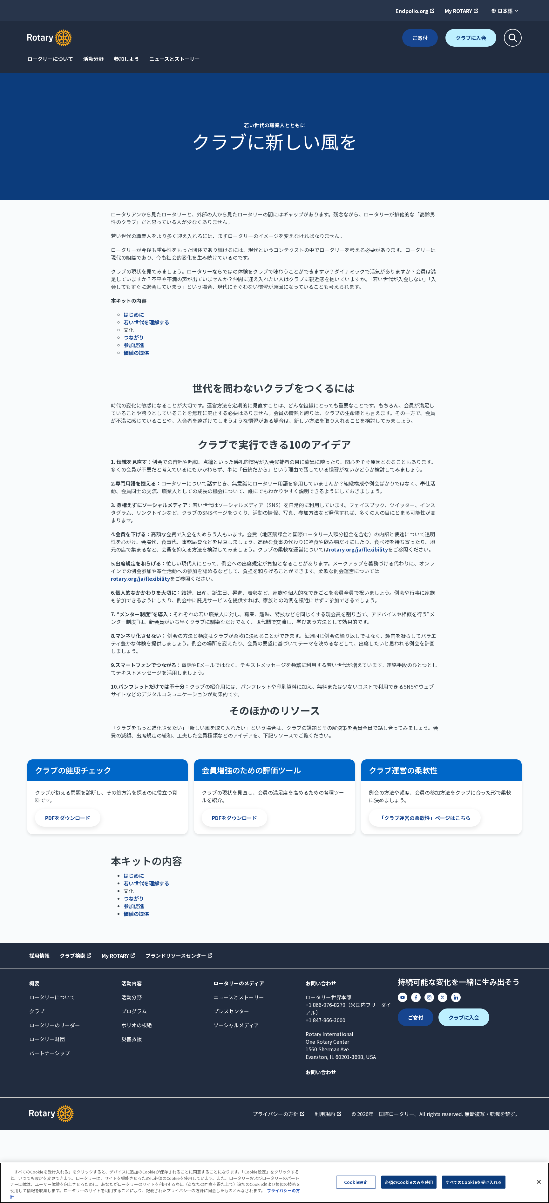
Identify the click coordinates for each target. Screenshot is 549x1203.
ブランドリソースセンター (176, 955)
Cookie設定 (356, 1182)
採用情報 (39, 955)
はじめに (134, 314)
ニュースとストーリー (174, 59)
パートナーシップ (49, 1053)
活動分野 (93, 59)
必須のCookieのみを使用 (409, 1182)
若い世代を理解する (146, 322)
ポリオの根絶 (136, 1025)
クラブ (36, 1011)
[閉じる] (539, 1182)
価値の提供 (136, 352)
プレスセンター (231, 1011)
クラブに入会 (471, 38)
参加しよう (126, 59)
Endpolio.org (412, 11)
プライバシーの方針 (275, 1114)
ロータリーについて (50, 59)
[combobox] (505, 11)
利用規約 (325, 1114)
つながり (134, 337)
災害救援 (131, 1039)
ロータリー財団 (47, 1039)
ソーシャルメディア (236, 1025)
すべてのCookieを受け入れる (473, 1182)
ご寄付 (420, 38)
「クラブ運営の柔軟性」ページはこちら (425, 818)
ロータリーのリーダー (54, 1025)
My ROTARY (458, 11)
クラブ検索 (72, 955)
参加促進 (134, 345)
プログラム (134, 1011)
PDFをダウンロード (67, 818)
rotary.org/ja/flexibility (358, 549)
